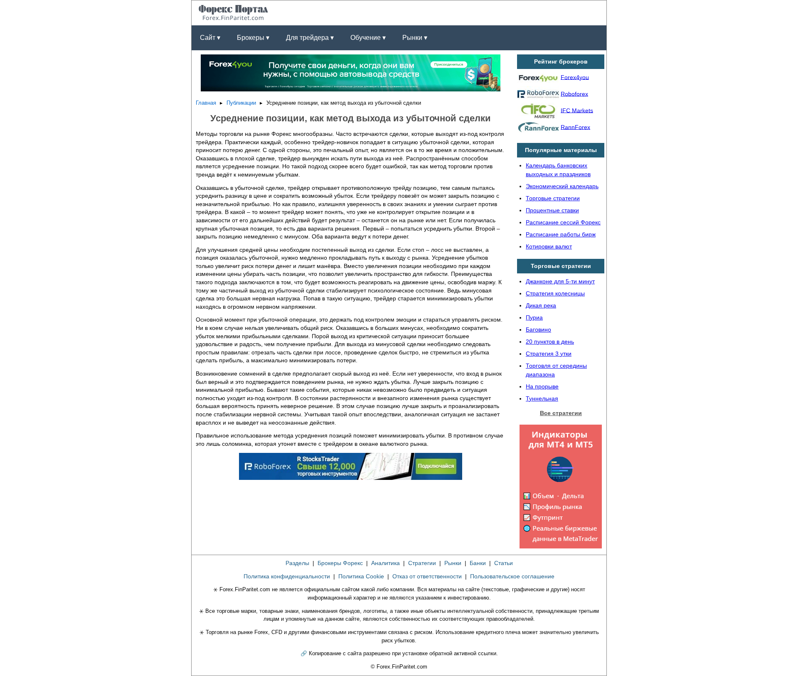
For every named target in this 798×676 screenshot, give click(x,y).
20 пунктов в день (550, 341)
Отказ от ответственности (427, 576)
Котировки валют (549, 246)
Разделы (297, 563)
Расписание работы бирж (561, 234)
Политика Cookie (361, 576)
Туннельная (542, 398)
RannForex (575, 126)
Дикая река (541, 305)
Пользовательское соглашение (512, 576)
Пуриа (534, 317)
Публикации (241, 103)
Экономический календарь (562, 186)
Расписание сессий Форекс (563, 222)
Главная (206, 103)
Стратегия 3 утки (548, 353)
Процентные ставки (552, 210)
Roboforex (574, 93)
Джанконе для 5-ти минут (560, 281)
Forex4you (575, 77)
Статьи (503, 563)
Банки (478, 563)
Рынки (452, 563)
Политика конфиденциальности (287, 576)
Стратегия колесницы (555, 293)
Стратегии (422, 563)
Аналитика (385, 563)
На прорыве (542, 386)
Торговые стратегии (553, 198)
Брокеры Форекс (340, 563)
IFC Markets (577, 110)
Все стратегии (561, 413)
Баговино (538, 329)
